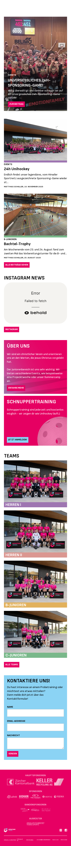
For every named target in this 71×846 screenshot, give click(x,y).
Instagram (11, 329)
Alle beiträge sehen (16, 264)
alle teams (11, 664)
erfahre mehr (16, 387)
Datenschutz (64, 840)
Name (10, 706)
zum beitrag (16, 104)
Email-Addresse (16, 721)
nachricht (13, 735)
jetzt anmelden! (17, 439)
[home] (14, 7)
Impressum (55, 840)
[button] (65, 8)
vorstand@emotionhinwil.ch (43, 840)
